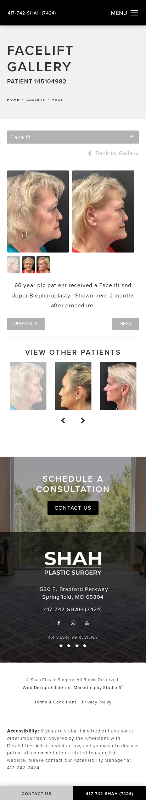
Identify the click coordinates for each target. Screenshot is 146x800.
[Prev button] (62, 420)
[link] (32, 13)
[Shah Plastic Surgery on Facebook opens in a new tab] (59, 622)
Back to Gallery (116, 153)
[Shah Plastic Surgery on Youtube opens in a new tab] (87, 622)
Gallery (36, 100)
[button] (134, 13)
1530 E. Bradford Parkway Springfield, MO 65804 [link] (73, 593)
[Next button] (83, 420)
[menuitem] (59, 622)
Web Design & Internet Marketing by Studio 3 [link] (73, 687)
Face (57, 100)
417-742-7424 (23, 767)
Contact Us (73, 508)
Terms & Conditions (55, 702)
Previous (26, 323)
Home (13, 100)
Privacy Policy (97, 702)
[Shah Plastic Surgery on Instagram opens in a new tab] (73, 622)
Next (125, 323)
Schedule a (73, 484)
